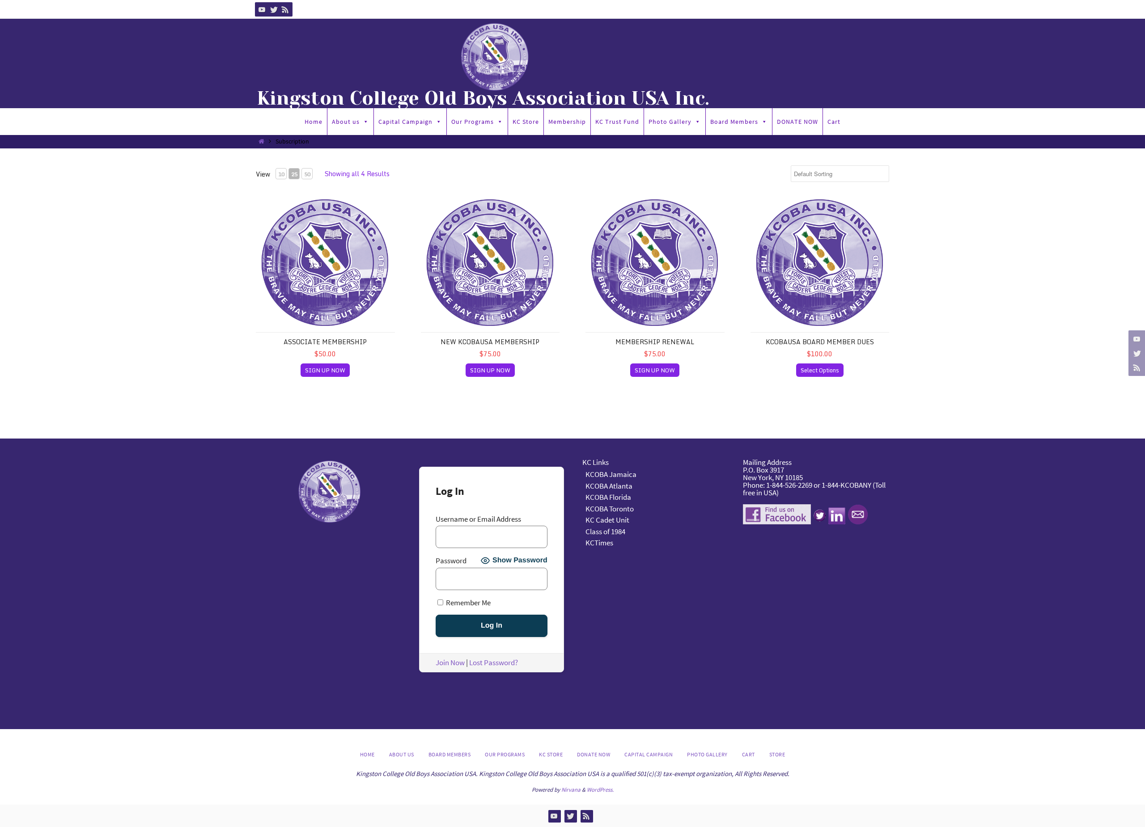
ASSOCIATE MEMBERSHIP (325, 342)
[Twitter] (274, 9)
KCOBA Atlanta (608, 486)
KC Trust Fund (617, 122)
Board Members (734, 122)
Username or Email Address (478, 519)
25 (294, 174)
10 (281, 174)
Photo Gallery (670, 122)
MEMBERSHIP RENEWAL (654, 342)
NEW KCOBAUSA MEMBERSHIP (490, 342)
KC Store (526, 122)
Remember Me (468, 602)
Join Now (450, 662)
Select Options (820, 370)
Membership (567, 122)
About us (346, 122)
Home (313, 122)
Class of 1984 (605, 531)
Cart (833, 122)
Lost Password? (493, 662)
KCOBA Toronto (609, 509)
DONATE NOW (797, 122)
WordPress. (600, 789)
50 (307, 174)
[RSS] (285, 9)
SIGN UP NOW (325, 370)
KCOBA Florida (608, 497)
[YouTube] (262, 9)
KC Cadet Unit (607, 520)
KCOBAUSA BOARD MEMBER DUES (820, 342)
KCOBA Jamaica (611, 474)
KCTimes (599, 543)
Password (451, 561)
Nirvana (571, 789)
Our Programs (472, 122)
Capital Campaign (405, 122)
